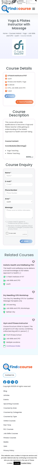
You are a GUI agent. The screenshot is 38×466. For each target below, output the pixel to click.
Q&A (5, 446)
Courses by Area (10, 408)
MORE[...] (29, 157)
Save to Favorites (25, 102)
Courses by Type (10, 416)
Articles (6, 395)
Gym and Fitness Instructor (15, 323)
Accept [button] (17, 463)
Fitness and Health (15, 82)
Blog (5, 391)
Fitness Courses (10, 438)
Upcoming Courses (11, 404)
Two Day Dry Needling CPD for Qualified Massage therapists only (18, 303)
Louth (17, 36)
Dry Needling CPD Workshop (15, 295)
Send (26, 241)
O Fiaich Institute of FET (17, 75)
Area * (7, 199)
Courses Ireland (15, 33)
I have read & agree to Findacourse (16, 222)
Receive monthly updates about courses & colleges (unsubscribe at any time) (20, 227)
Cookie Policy (26, 463)
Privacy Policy (9, 450)
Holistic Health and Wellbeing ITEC (18, 265)
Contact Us (9, 375)
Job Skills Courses (11, 433)
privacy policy (23, 223)
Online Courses (9, 421)
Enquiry (11, 96)
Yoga (25, 33)
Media (6, 442)
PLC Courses (8, 429)
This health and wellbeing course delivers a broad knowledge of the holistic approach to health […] (19, 274)
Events (6, 399)
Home (5, 33)
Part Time (7, 425)
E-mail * (8, 181)
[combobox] (19, 202)
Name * (8, 173)
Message (9, 207)
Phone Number (11, 190)
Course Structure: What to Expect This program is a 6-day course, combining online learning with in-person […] (18, 334)
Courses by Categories (13, 412)
